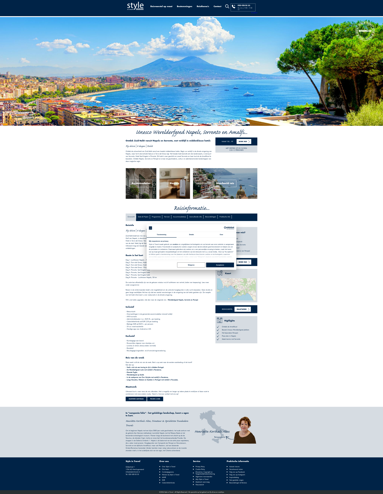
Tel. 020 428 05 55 (132, 474)
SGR (163, 480)
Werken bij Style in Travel (170, 475)
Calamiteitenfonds (168, 483)
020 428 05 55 (244, 5)
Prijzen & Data (155, 399)
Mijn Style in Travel (202, 479)
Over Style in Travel (168, 467)
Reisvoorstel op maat (161, 6)
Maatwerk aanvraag (136, 399)
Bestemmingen (184, 6)
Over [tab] (221, 234)
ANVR (164, 477)
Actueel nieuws (234, 467)
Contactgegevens (168, 472)
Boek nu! (243, 141)
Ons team (165, 469)
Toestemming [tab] (161, 234)
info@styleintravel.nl (133, 472)
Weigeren (191, 265)
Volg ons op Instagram (237, 475)
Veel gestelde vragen (236, 480)
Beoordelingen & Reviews (238, 483)
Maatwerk (242, 309)
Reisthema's (203, 6)
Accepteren (220, 265)
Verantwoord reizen (236, 469)
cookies (175, 244)
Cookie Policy (200, 469)
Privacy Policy (200, 467)
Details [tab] (191, 234)
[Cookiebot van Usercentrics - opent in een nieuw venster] (225, 227)
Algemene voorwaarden (204, 477)
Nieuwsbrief (200, 485)
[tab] (131, 217)
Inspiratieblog (234, 477)
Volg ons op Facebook (237, 472)
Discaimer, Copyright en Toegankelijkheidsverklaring (205, 473)
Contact (217, 6)
